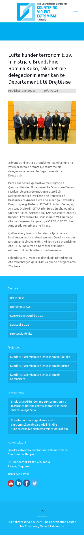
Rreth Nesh (17, 297)
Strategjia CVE (19, 324)
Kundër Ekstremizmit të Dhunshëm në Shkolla (40, 356)
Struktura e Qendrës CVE (26, 315)
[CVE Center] (42, 11)
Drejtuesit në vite (21, 333)
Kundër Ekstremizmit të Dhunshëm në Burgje (39, 365)
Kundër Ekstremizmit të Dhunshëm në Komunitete (35, 376)
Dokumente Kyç (20, 306)
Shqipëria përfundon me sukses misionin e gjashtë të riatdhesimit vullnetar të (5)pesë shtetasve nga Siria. (39, 406)
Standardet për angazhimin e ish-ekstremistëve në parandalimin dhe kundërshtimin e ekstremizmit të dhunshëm (39, 424)
